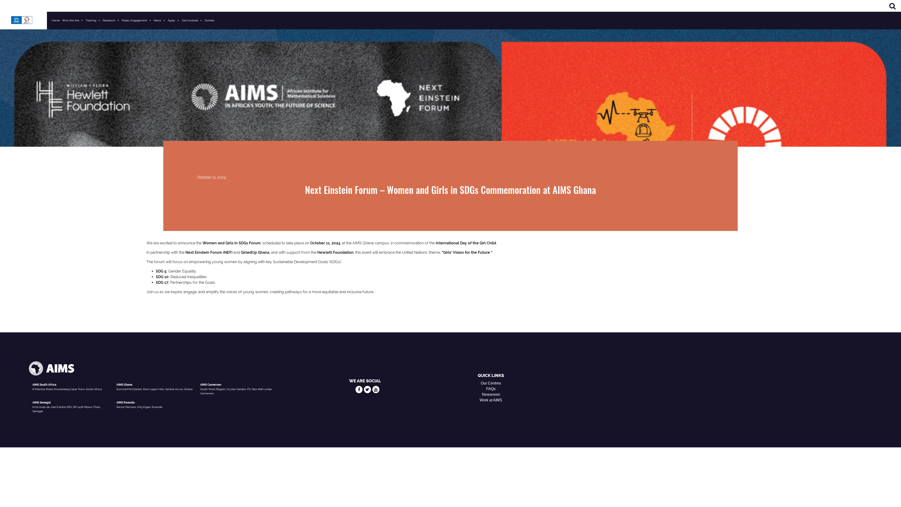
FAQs (491, 389)
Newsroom (491, 394)
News (157, 20)
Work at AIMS (491, 400)
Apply (171, 20)
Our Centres (491, 383)
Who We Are (70, 20)
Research (109, 20)
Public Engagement (134, 20)
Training (91, 20)
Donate (209, 20)
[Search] (892, 6)
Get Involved (190, 20)
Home (56, 20)
